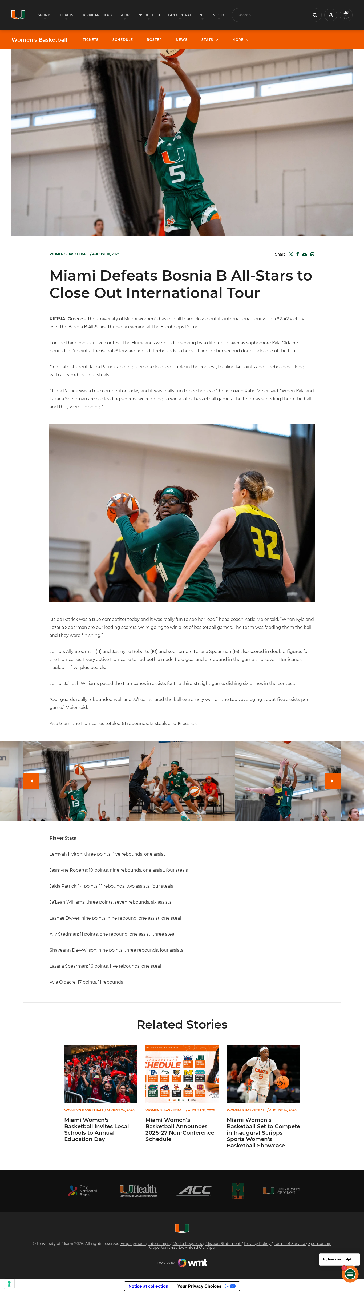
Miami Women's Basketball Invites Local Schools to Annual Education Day (96, 1129)
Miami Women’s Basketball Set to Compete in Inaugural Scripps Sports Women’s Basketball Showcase (263, 1133)
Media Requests (188, 1243)
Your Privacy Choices (199, 1286)
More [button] (238, 40)
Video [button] (218, 15)
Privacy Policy (258, 1243)
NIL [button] (202, 15)
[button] (330, 15)
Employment (133, 1243)
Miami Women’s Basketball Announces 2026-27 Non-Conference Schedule (179, 1129)
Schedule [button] (122, 40)
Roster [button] (154, 40)
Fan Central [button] (180, 15)
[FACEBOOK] (296, 254)
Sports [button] (44, 15)
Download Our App (197, 1247)
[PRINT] (311, 254)
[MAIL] (303, 254)
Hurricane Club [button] (96, 15)
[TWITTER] (290, 254)
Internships (159, 1243)
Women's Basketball (39, 39)
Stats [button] (207, 40)
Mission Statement (223, 1243)
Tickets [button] (66, 15)
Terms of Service (290, 1243)
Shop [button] (125, 15)
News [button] (182, 40)
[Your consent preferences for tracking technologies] (9, 1284)
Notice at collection (148, 1286)
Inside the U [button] (148, 15)
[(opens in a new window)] (82, 1190)
